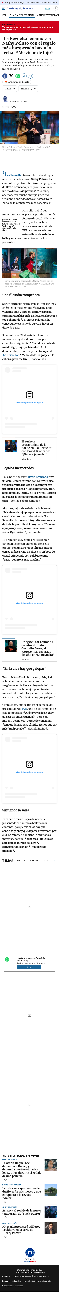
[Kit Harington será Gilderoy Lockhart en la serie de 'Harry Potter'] (51, 1228)
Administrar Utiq (44, 1281)
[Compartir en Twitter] (11, 76)
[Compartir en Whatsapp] (17, 76)
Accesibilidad (30, 1281)
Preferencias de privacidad (12, 1286)
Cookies (5, 1281)
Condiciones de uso (41, 1276)
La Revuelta (35, 860)
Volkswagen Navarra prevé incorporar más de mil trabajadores (27, 28)
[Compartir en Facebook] (4, 76)
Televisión (20, 860)
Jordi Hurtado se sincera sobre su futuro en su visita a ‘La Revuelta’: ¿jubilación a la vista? (11, 225)
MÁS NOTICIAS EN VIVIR (20, 1155)
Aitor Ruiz (14, 101)
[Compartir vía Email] (30, 76)
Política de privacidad (22, 1276)
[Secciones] (3, 8)
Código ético (16, 1281)
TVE (46, 860)
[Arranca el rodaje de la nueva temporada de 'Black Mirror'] (51, 1212)
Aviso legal (6, 1276)
